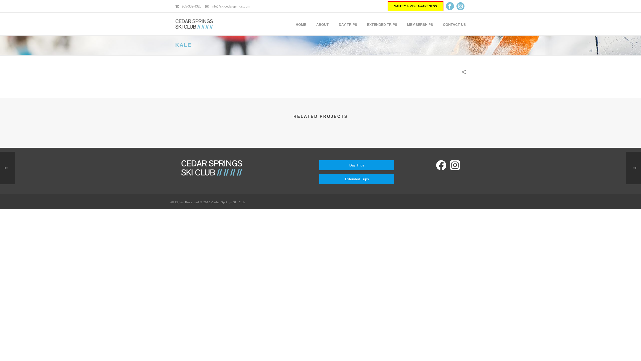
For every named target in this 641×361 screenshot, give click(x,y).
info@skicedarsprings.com (231, 6)
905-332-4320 (191, 6)
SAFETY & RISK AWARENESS (415, 6)
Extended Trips (382, 25)
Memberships (420, 25)
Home (301, 25)
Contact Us (454, 25)
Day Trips (348, 25)
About (322, 25)
